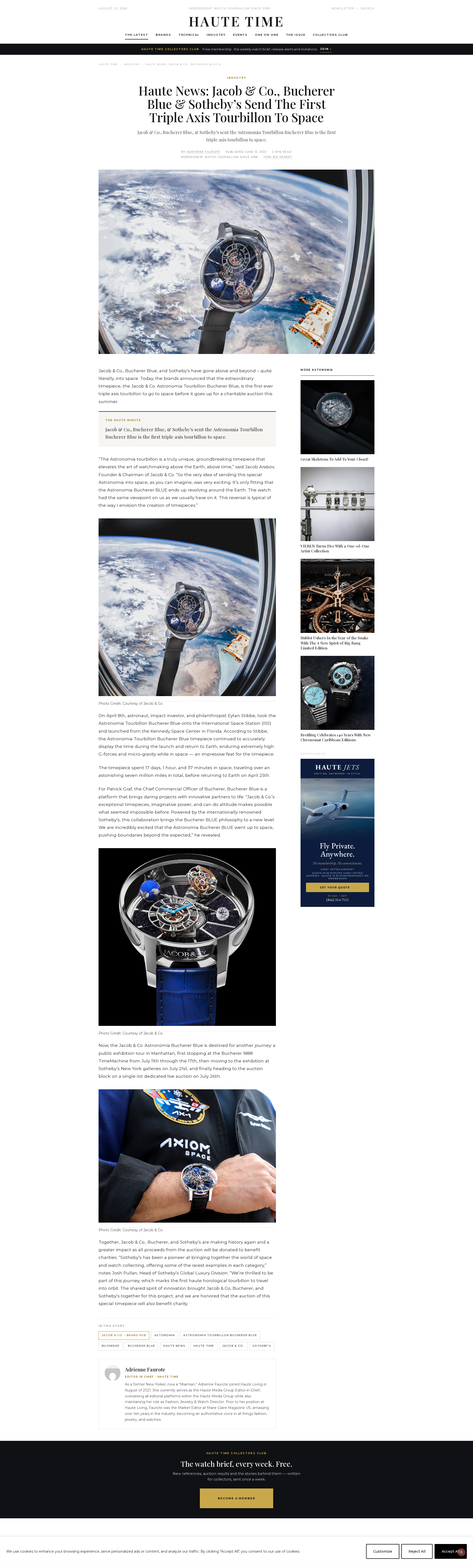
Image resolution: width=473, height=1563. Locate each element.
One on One (266, 35)
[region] (236, 1550)
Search (367, 8)
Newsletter (343, 8)
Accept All (451, 1551)
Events (240, 35)
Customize (382, 1551)
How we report (278, 157)
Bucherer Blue (141, 1346)
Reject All (416, 1551)
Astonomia (164, 1335)
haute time (204, 1346)
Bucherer (110, 1346)
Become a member (236, 1498)
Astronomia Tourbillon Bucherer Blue (220, 1335)
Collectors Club (330, 35)
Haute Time (108, 64)
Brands (163, 35)
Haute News (174, 1346)
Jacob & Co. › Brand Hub (124, 1335)
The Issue (296, 35)
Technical (189, 35)
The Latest (136, 35)
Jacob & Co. (233, 1346)
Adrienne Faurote (203, 152)
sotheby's (262, 1346)
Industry (216, 35)
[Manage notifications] (461, 1552)
